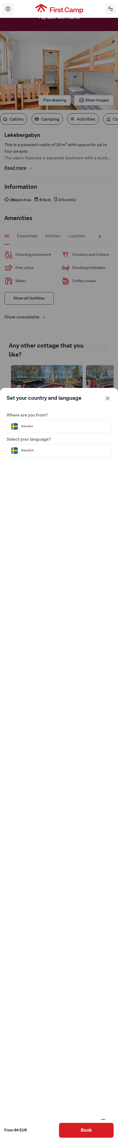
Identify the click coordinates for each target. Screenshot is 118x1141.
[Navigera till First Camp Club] (8, 9)
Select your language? (29, 439)
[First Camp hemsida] (59, 9)
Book (86, 1130)
